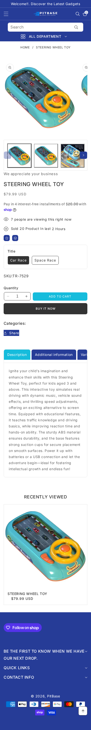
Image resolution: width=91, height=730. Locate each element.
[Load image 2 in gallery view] (46, 156)
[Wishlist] (7, 238)
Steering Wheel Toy (27, 594)
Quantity (11, 288)
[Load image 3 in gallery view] (72, 156)
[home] (45, 724)
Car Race (18, 260)
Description (17, 354)
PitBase (53, 696)
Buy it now (46, 308)
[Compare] (15, 238)
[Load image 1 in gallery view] (19, 156)
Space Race (45, 260)
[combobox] (45, 27)
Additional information (54, 354)
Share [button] (14, 333)
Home (25, 47)
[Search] (76, 27)
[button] (9, 14)
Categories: (15, 323)
